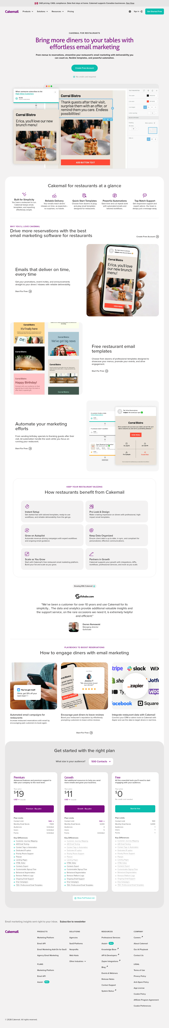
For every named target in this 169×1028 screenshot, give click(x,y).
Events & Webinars (110, 973)
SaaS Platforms (76, 943)
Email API (41, 943)
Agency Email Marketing (48, 955)
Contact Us (138, 955)
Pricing (71, 11)
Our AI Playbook (141, 949)
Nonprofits (73, 949)
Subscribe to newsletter (73, 921)
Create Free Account (84, 68)
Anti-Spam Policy (141, 982)
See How (130, 3)
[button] (28, 11)
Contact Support (109, 985)
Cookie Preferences (142, 1006)
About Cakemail (141, 943)
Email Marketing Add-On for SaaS (51, 949)
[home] (12, 11)
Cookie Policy (140, 994)
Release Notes (108, 979)
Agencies (73, 937)
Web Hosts (74, 955)
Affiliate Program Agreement (146, 1000)
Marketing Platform (45, 937)
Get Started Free (154, 11)
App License (139, 988)
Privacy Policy (140, 976)
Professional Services (111, 937)
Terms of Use (139, 970)
